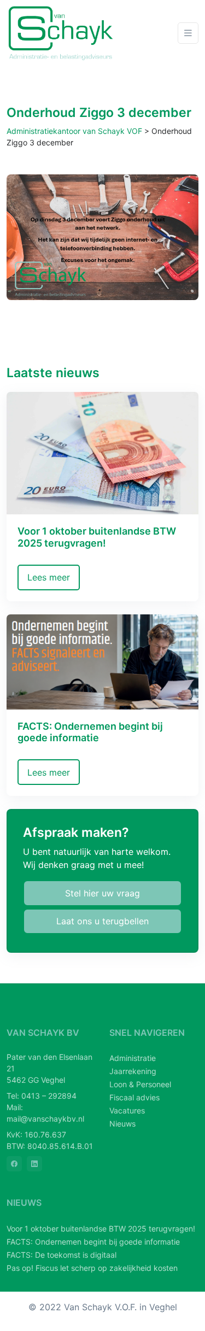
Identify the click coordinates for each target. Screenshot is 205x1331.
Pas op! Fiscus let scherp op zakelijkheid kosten (92, 1268)
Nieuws (122, 1123)
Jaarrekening (132, 1071)
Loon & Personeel (140, 1084)
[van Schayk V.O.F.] (61, 33)
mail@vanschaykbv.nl (45, 1118)
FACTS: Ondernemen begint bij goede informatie (93, 1241)
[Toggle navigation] (188, 33)
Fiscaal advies (134, 1097)
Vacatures (127, 1110)
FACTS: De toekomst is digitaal (61, 1254)
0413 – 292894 (49, 1095)
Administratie (132, 1058)
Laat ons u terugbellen (102, 921)
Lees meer (48, 577)
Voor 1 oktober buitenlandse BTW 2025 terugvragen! (101, 1228)
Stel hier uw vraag (102, 893)
